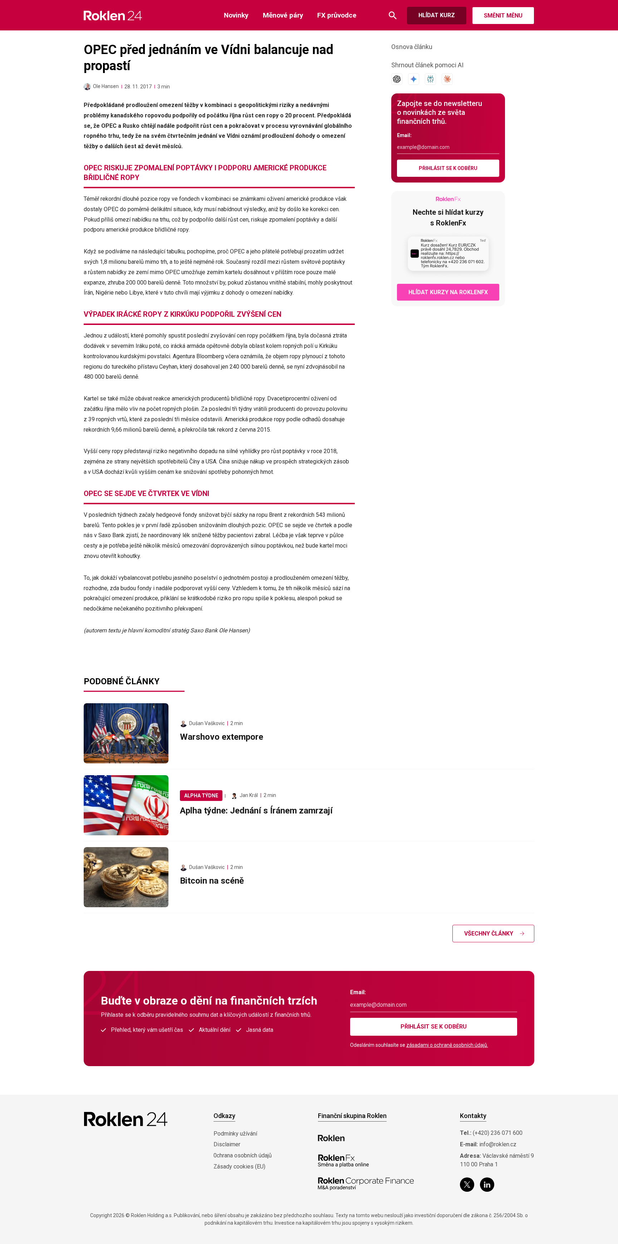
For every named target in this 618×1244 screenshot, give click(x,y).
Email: (404, 135)
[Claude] (447, 79)
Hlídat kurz (436, 15)
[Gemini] (413, 79)
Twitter (467, 1184)
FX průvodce (337, 15)
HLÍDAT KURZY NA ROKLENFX (448, 292)
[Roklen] (331, 1138)
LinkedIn (487, 1184)
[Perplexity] (430, 79)
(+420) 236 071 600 (498, 1132)
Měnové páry (283, 15)
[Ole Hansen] (87, 86)
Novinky (236, 15)
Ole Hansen (106, 86)
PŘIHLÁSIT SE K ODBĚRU (448, 168)
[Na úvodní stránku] (113, 15)
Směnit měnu (503, 15)
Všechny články (488, 933)
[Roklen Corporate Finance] (366, 1183)
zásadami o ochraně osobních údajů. (447, 1045)
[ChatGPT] (396, 79)
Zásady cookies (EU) (239, 1166)
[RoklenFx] (343, 1161)
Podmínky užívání (235, 1133)
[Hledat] (393, 15)
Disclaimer (227, 1144)
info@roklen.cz (497, 1144)
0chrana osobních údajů (243, 1155)
